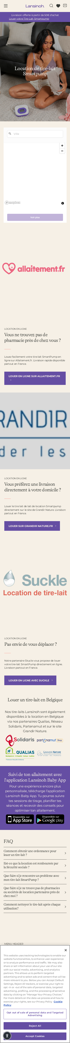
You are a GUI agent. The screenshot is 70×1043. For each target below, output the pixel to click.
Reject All (35, 1025)
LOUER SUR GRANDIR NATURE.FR (31, 526)
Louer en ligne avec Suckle (29, 680)
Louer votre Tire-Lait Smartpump (29, 18)
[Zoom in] (62, 145)
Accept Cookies (35, 1036)
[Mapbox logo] (12, 203)
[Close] (66, 950)
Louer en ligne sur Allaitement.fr (34, 376)
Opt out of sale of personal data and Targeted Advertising (35, 1014)
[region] (35, 175)
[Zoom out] (62, 150)
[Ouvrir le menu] (8, 6)
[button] (7, 1035)
